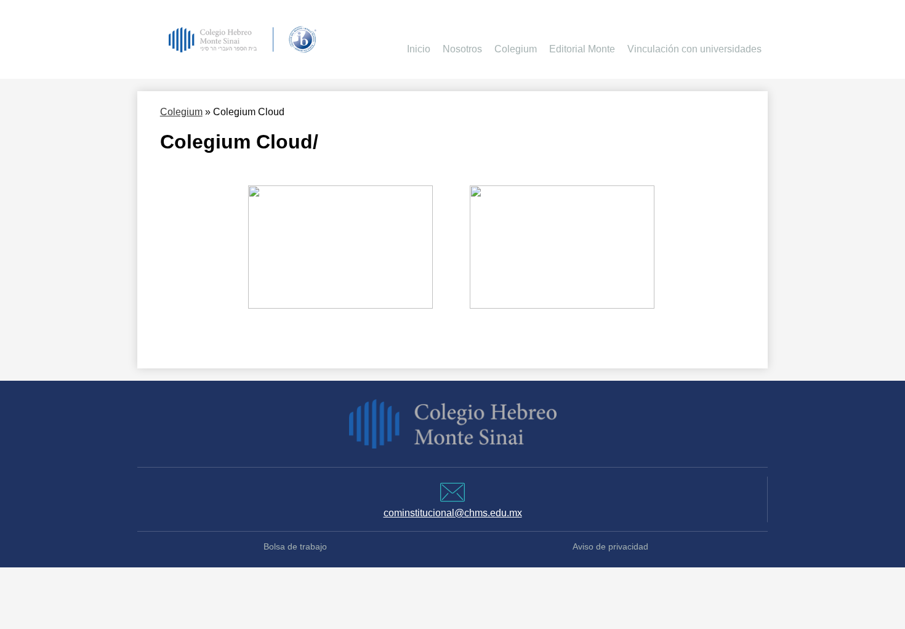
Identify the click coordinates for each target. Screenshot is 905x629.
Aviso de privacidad (610, 546)
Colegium (181, 112)
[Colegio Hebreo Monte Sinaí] (242, 39)
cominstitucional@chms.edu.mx (453, 513)
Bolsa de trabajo (295, 546)
